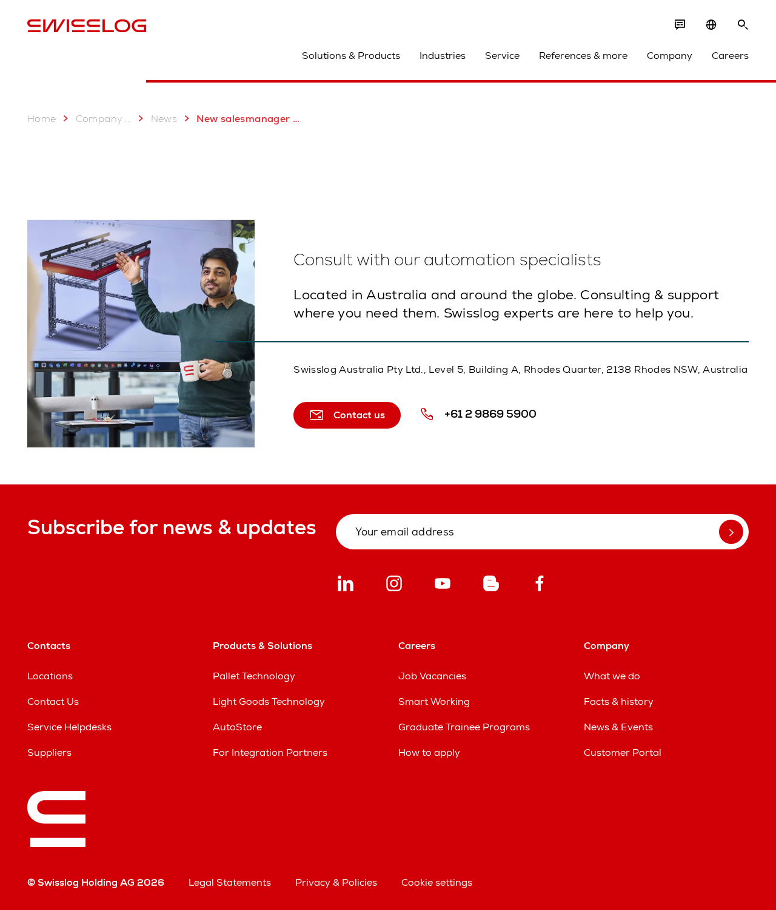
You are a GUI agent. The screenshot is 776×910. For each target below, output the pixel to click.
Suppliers (49, 752)
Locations (50, 676)
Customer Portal (622, 752)
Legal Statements (230, 882)
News (164, 118)
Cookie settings (436, 882)
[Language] (711, 25)
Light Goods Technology (269, 701)
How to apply (429, 752)
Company (669, 55)
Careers (730, 55)
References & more (583, 55)
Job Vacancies (432, 676)
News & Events (618, 727)
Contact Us (53, 701)
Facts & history (619, 701)
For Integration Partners (270, 752)
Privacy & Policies (336, 882)
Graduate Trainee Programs (464, 727)
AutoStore (237, 727)
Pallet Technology (254, 676)
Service (502, 55)
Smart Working (434, 701)
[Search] (743, 25)
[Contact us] (680, 25)
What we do (612, 676)
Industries (443, 55)
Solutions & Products (351, 55)
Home (41, 118)
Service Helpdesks (69, 727)
